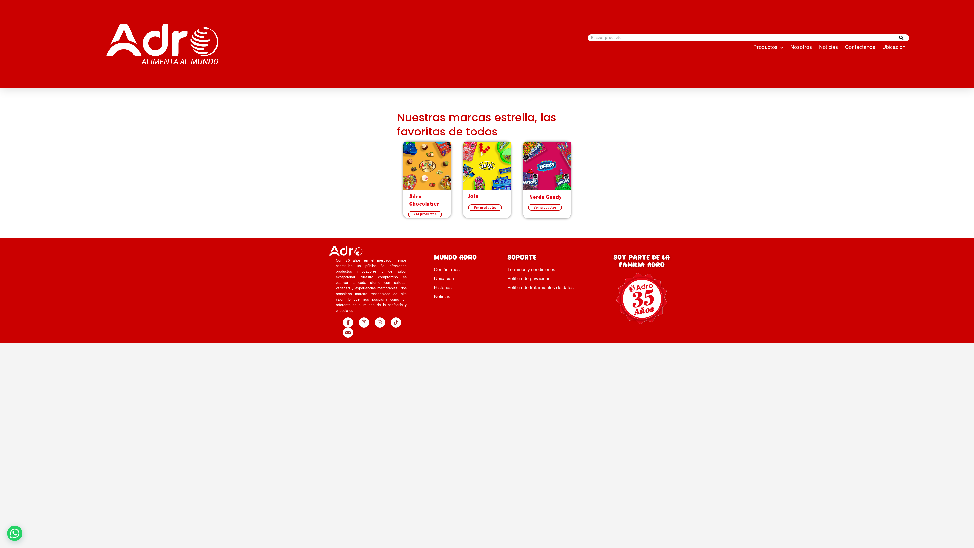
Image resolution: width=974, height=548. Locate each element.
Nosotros (801, 47)
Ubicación (894, 47)
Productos (765, 47)
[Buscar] (901, 38)
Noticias (828, 47)
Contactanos (860, 47)
